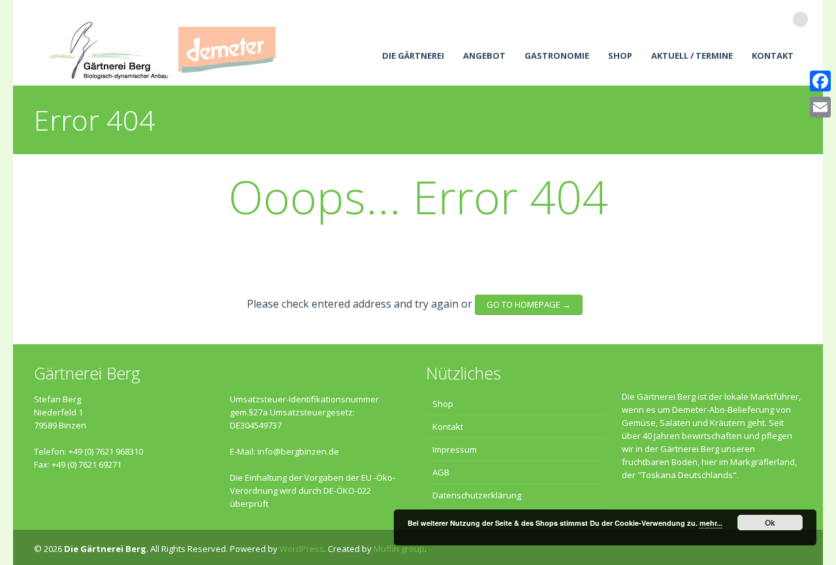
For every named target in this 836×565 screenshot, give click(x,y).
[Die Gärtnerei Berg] (161, 42)
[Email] (820, 107)
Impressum (454, 449)
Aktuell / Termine (692, 55)
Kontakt (773, 55)
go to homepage (529, 304)
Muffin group (399, 549)
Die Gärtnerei (413, 55)
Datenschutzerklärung (476, 495)
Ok (770, 522)
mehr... (710, 523)
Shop (620, 55)
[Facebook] (820, 81)
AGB (440, 472)
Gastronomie (556, 55)
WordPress (302, 549)
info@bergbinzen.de (298, 451)
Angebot (484, 55)
